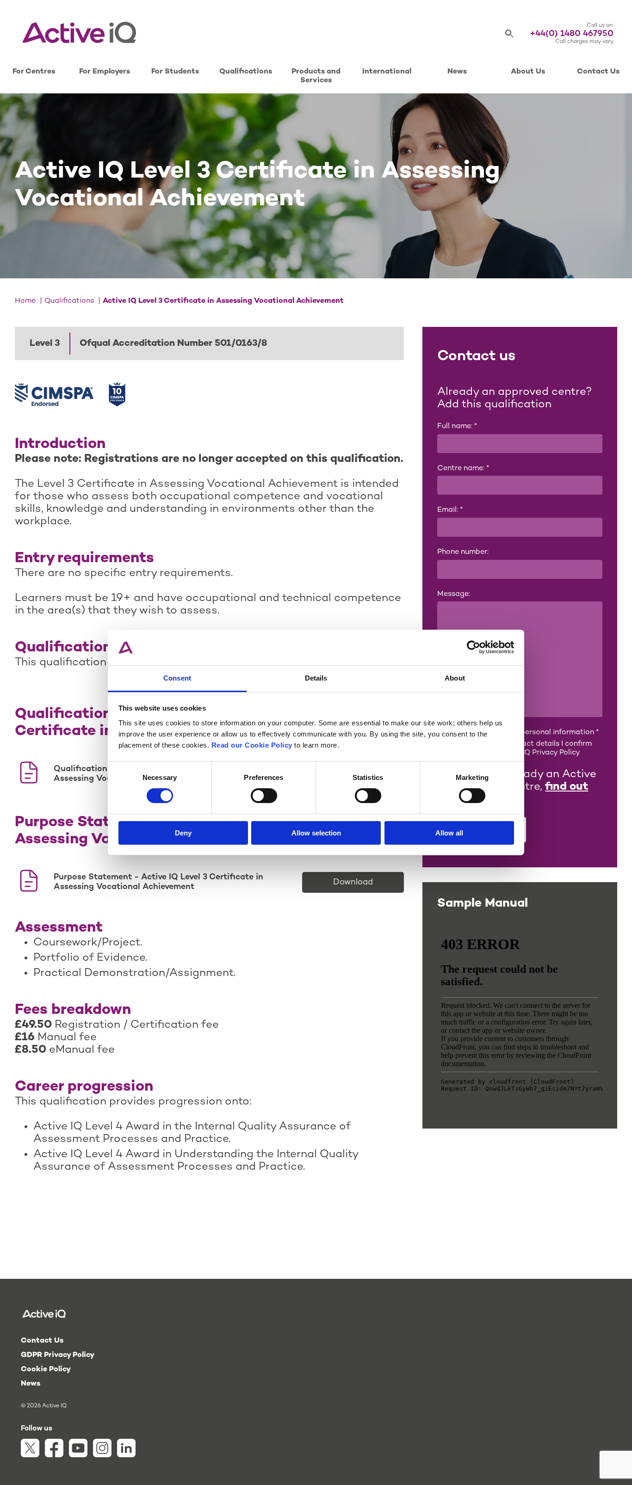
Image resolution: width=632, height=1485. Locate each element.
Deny (183, 833)
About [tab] (455, 678)
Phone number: (463, 552)
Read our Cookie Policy (251, 745)
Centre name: (463, 468)
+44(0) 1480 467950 (571, 34)
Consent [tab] (177, 678)
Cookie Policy (46, 1370)
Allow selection (316, 833)
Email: (450, 510)
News (457, 72)
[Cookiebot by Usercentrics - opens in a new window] (473, 647)
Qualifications (245, 72)
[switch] (264, 795)
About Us (528, 72)
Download (353, 882)
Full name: (457, 426)
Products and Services (316, 76)
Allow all (449, 833)
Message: (453, 594)
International (386, 72)
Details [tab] (316, 678)
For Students (175, 72)
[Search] (509, 34)
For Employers (104, 72)
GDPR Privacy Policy (57, 1355)
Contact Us (598, 72)
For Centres (33, 72)
